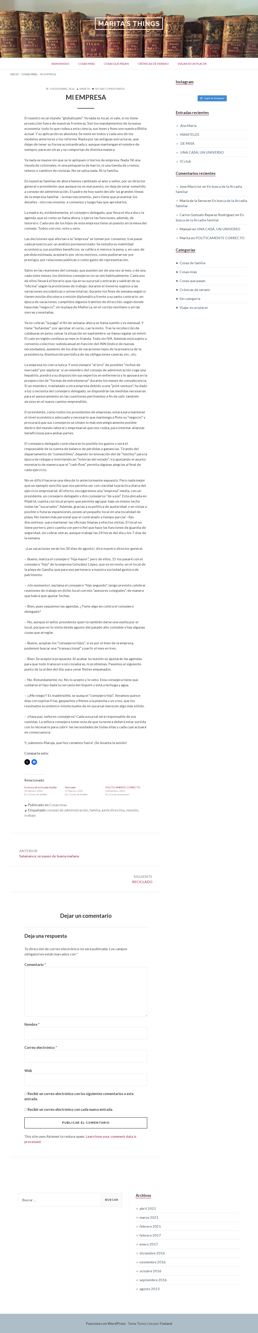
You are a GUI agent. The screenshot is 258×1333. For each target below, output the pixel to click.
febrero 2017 (150, 1235)
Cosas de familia (192, 263)
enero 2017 (149, 1244)
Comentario (35, 964)
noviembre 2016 (153, 1262)
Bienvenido (60, 63)
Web (28, 1070)
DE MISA (187, 143)
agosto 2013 (150, 1289)
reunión (132, 810)
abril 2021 (148, 1208)
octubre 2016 (150, 1271)
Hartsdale (70, 787)
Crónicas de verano (151, 62)
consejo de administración (67, 810)
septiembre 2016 (153, 1280)
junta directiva (113, 810)
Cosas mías (84, 62)
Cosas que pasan (114, 64)
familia (94, 810)
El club (185, 161)
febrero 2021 (150, 1226)
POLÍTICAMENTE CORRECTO (122, 787)
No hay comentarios (110, 89)
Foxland (166, 1323)
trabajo (30, 815)
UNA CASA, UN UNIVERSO (202, 152)
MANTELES (189, 134)
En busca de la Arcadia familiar (40, 787)
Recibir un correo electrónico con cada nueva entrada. (70, 1109)
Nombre (31, 1024)
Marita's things (129, 23)
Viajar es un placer (190, 62)
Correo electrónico (40, 1047)
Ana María (188, 125)
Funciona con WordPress (105, 1323)
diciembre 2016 (152, 1253)
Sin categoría (190, 298)
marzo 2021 (149, 1217)
